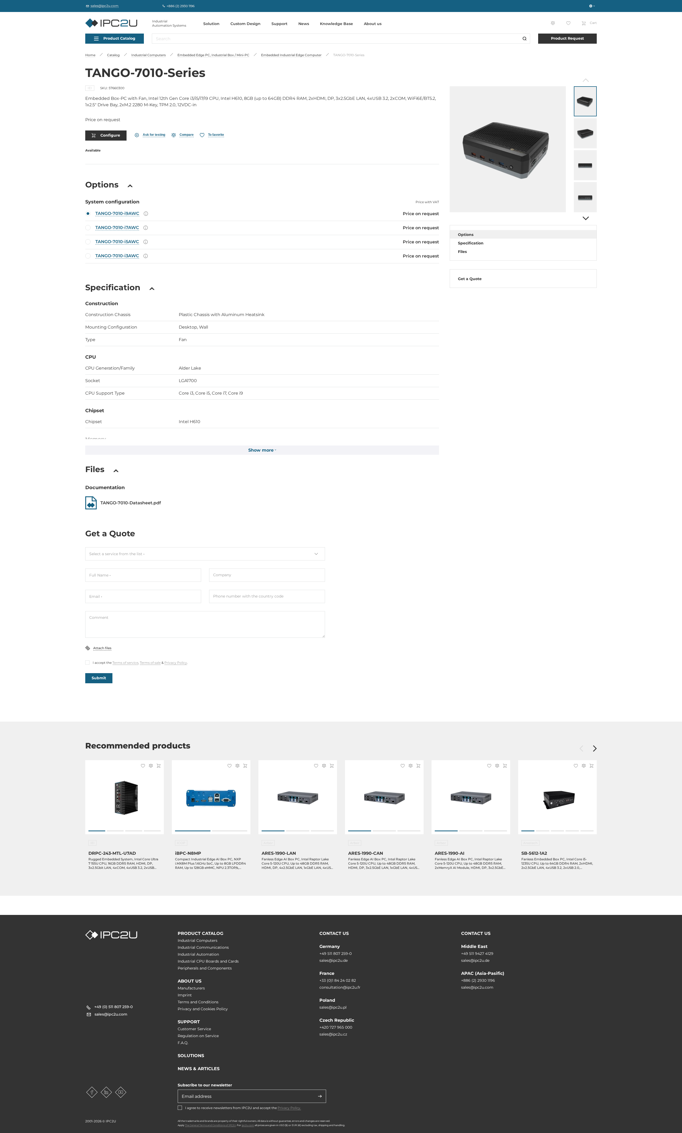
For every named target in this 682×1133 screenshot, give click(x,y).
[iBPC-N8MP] (211, 800)
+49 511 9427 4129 (477, 953)
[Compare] (150, 766)
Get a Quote (470, 278)
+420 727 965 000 (335, 1027)
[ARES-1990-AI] (471, 800)
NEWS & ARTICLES (199, 1068)
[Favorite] (142, 766)
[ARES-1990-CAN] (384, 800)
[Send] (319, 1096)
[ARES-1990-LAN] (298, 800)
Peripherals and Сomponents (205, 968)
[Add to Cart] (158, 766)
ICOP (181, 843)
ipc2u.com (248, 1125)
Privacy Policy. (289, 1108)
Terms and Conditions (198, 1002)
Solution (211, 23)
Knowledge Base (336, 23)
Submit (99, 678)
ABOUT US (189, 981)
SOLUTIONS (191, 1055)
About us (372, 23)
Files (462, 251)
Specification (471, 243)
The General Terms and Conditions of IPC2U (210, 1125)
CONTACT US (334, 933)
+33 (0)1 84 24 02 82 (337, 980)
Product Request (567, 38)
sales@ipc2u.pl (333, 1007)
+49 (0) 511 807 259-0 (113, 1007)
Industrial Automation (198, 954)
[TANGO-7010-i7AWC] (262, 228)
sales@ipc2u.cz (333, 1034)
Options (465, 234)
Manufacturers (191, 988)
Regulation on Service (198, 1035)
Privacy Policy (175, 663)
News (303, 23)
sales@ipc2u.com (477, 987)
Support (279, 23)
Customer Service (194, 1028)
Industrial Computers (197, 940)
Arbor (268, 843)
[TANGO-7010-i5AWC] (262, 242)
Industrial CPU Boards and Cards (208, 961)
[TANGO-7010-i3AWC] (262, 256)
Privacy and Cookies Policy (203, 1009)
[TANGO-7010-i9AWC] (262, 214)
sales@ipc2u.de (333, 960)
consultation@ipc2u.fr (339, 987)
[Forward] (585, 218)
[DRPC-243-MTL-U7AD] (124, 800)
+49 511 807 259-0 (335, 953)
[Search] (524, 38)
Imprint (185, 995)
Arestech (530, 843)
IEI (90, 88)
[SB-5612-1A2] (557, 800)
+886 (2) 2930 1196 (478, 980)
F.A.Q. (183, 1042)
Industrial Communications (203, 947)
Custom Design (245, 23)
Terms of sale (150, 663)
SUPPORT (189, 1021)
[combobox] (205, 554)
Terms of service (125, 663)
